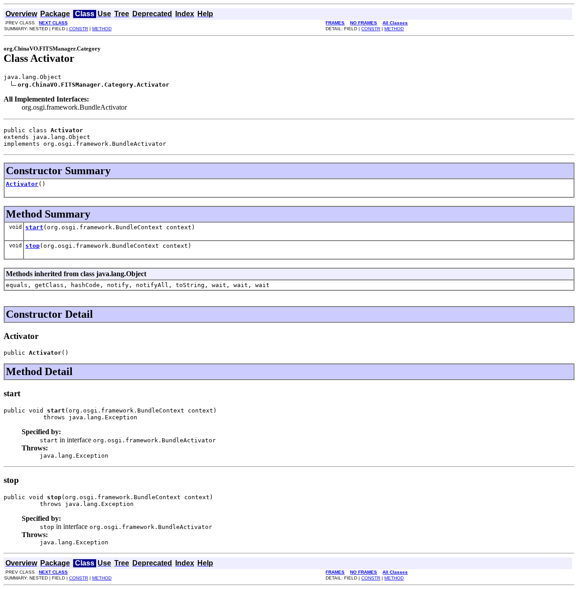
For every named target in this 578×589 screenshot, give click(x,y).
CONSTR (78, 28)
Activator (22, 184)
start (34, 227)
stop (32, 245)
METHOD (102, 28)
